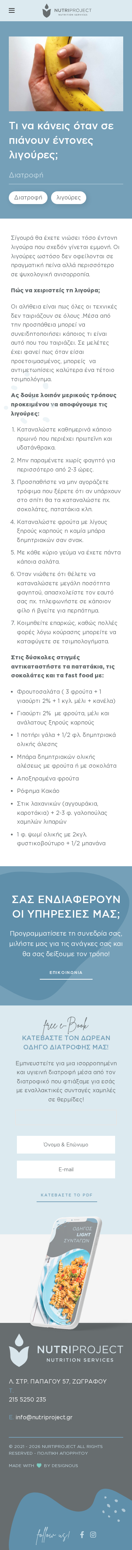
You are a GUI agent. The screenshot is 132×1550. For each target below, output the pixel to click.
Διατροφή (26, 175)
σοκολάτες (32, 509)
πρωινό (28, 438)
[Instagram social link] (93, 1534)
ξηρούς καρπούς (40, 531)
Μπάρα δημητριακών (46, 757)
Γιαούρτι (30, 713)
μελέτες (98, 342)
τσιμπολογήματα (85, 641)
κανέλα (103, 701)
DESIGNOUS (65, 1465)
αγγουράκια (81, 803)
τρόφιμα (28, 491)
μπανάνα (94, 843)
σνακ (75, 540)
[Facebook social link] (81, 1534)
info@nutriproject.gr (44, 1417)
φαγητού (29, 592)
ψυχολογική (36, 274)
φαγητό (94, 460)
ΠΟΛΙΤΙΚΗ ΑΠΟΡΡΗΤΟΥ (62, 1453)
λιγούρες (68, 197)
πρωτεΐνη (89, 438)
